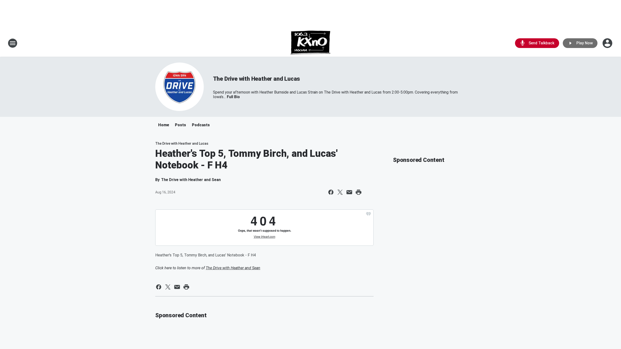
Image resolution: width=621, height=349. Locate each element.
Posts (180, 125)
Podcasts (201, 125)
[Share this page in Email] (349, 192)
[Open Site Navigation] (12, 43)
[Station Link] (310, 43)
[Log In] (608, 43)
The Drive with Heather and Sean (233, 268)
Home (163, 125)
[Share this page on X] (340, 192)
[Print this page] (358, 192)
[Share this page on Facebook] (330, 192)
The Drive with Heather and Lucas (256, 78)
